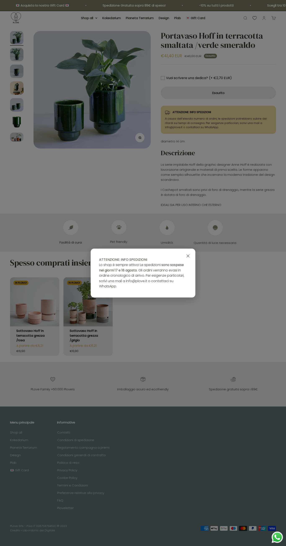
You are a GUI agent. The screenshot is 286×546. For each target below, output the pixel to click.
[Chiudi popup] (188, 256)
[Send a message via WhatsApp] (277, 537)
